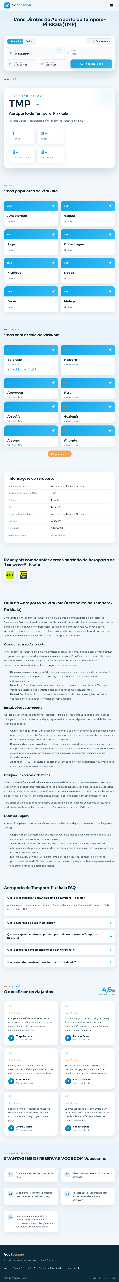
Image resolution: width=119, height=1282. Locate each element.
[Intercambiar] (59, 50)
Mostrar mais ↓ (59, 454)
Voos (6, 79)
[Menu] (111, 5)
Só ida (29, 41)
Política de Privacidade (50, 1268)
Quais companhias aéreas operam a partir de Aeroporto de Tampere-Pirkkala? (52, 936)
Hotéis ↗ (30, 1268)
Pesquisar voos (93, 63)
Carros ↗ (17, 1268)
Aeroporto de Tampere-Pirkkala (71, 807)
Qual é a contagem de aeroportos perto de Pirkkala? (41, 962)
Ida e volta (15, 41)
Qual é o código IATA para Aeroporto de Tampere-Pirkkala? (46, 897)
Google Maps (58, 535)
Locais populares (74, 1268)
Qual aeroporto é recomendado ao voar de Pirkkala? (41, 949)
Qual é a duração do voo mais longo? (31, 922)
